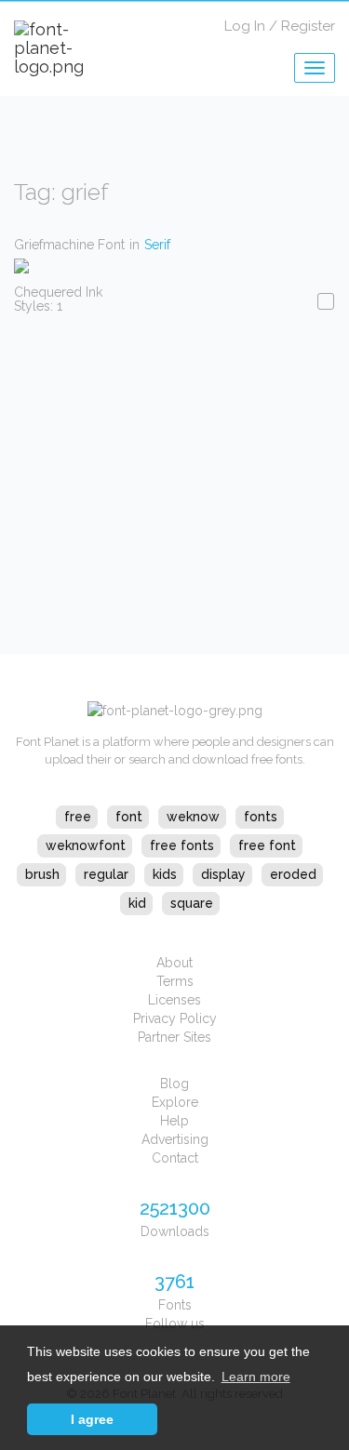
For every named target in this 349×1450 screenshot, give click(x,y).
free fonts (182, 845)
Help (174, 1120)
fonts (260, 816)
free (77, 816)
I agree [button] (92, 1419)
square (191, 903)
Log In (244, 26)
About (174, 962)
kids (165, 874)
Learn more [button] (255, 1376)
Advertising (174, 1139)
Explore (175, 1102)
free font (267, 845)
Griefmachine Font (69, 244)
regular (106, 874)
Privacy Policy (175, 1018)
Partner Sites (174, 1037)
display (223, 874)
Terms (175, 981)
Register (308, 26)
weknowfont (86, 845)
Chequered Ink (58, 292)
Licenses (174, 999)
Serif (157, 244)
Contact (175, 1158)
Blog (174, 1083)
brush (42, 874)
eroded (293, 874)
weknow (193, 816)
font (128, 816)
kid (137, 903)
